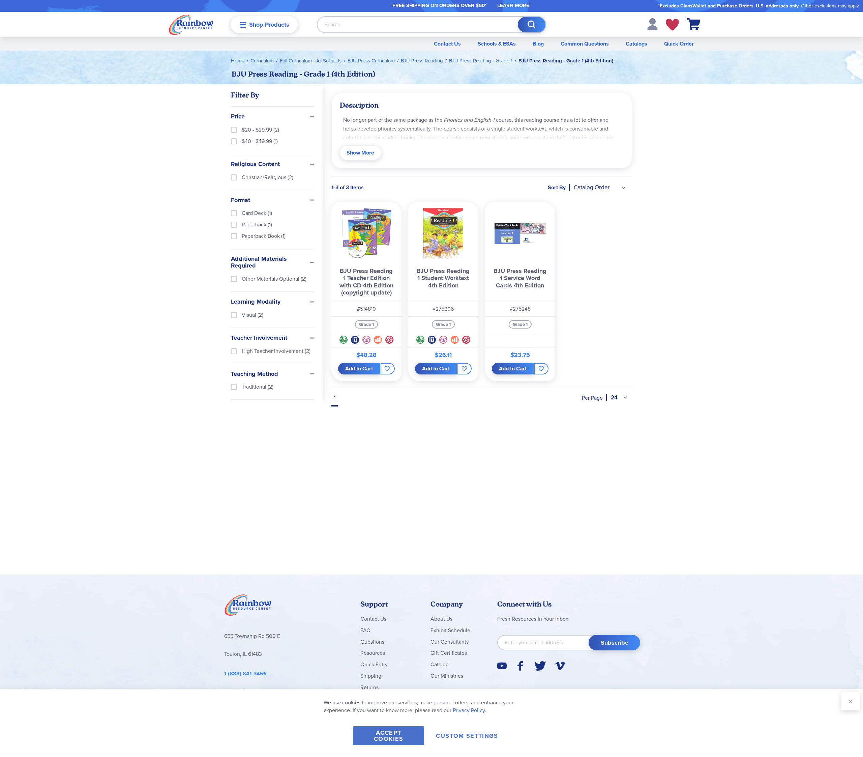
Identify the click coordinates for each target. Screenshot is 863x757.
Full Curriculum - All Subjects (310, 60)
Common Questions (585, 44)
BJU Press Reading (422, 60)
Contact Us (447, 44)
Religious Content (255, 164)
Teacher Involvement (259, 338)
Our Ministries (446, 676)
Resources (372, 653)
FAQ (365, 630)
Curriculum (262, 60)
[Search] (531, 24)
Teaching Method (254, 374)
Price (238, 116)
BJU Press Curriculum (371, 60)
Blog (538, 44)
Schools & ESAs (497, 44)
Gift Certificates (448, 653)
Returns (369, 687)
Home (237, 60)
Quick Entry (374, 664)
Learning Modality (255, 302)
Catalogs (636, 44)
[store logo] (191, 24)
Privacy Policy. (469, 710)
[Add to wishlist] (387, 368)
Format (240, 200)
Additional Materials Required (259, 262)
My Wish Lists (672, 24)
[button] (652, 24)
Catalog (439, 664)
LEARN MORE (513, 5)
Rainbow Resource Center (248, 607)
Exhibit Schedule (450, 630)
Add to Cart (359, 368)
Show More (360, 153)
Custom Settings (467, 735)
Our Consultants (449, 642)
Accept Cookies (388, 735)
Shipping (370, 676)
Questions (372, 642)
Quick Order (679, 44)
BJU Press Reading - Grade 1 (480, 60)
